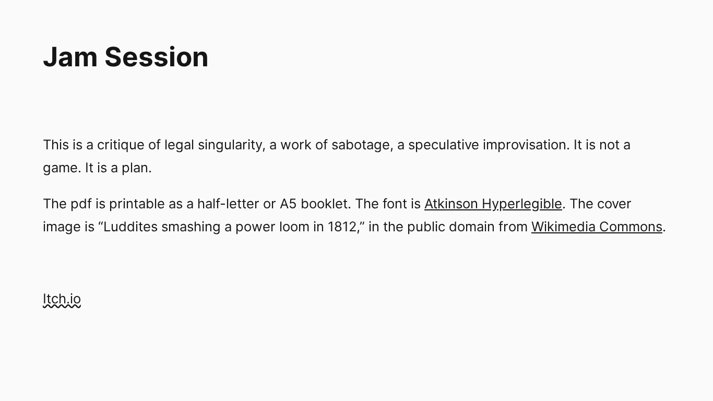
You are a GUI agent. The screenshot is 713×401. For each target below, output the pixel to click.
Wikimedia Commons (596, 226)
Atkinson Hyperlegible (493, 203)
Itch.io (62, 298)
